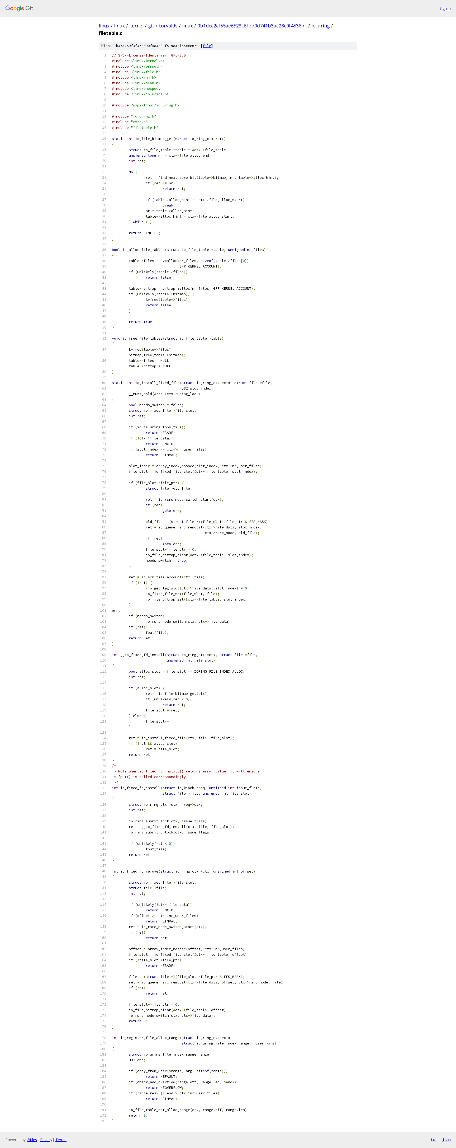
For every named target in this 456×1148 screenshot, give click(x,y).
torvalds (168, 25)
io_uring (320, 25)
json (446, 1139)
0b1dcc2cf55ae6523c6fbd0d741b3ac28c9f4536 (249, 25)
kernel (136, 25)
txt (434, 1139)
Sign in (445, 8)
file (207, 46)
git (151, 25)
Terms (60, 1139)
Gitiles (32, 1139)
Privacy (46, 1139)
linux (104, 25)
